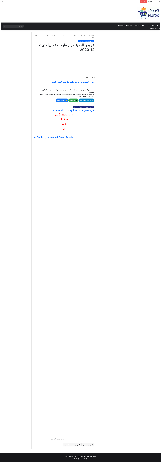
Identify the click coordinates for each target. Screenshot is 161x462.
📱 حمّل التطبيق (73, 100)
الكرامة (158, 28)
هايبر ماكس (121, 25)
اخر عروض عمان (87, 445)
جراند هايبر (137, 25)
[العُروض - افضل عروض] (148, 13)
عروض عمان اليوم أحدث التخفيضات (80, 35)
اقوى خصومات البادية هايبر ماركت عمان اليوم (73, 81)
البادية (155, 28)
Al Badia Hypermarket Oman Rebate (53, 137)
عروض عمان (155, 25)
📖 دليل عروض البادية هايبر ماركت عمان (83, 107)
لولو (143, 25)
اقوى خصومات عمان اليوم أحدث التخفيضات (73, 110)
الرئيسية (91, 35)
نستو (147, 25)
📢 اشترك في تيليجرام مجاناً (86, 100)
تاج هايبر (152, 28)
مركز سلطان (129, 25)
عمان (66, 445)
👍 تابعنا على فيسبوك (62, 100)
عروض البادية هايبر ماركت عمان (63, 35)
